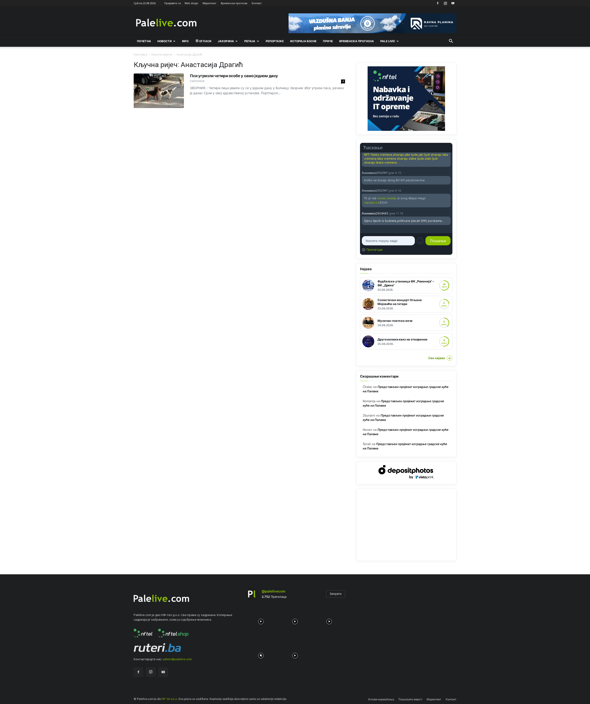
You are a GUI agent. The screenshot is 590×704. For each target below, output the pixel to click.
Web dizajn (191, 3)
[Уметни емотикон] (420, 240)
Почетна (144, 41)
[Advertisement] (406, 525)
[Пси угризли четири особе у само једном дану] (159, 90)
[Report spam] (448, 172)
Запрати (336, 593)
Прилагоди (374, 249)
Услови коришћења (381, 699)
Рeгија (249, 41)
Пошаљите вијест (410, 699)
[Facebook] (437, 3)
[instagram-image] (261, 620)
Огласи (205, 41)
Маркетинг (209, 3)
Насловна (140, 54)
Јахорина (226, 41)
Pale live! (387, 41)
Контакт (257, 3)
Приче (328, 41)
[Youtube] (452, 3)
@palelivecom (273, 591)
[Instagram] (445, 3)
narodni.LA (372, 202)
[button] (450, 41)
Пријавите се (172, 3)
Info (185, 41)
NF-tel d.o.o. (170, 699)
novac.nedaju (386, 198)
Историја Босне (303, 41)
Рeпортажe (275, 41)
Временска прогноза (234, 3)
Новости (164, 41)
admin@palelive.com (177, 659)
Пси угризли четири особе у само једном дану (234, 75)
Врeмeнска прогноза (356, 41)
